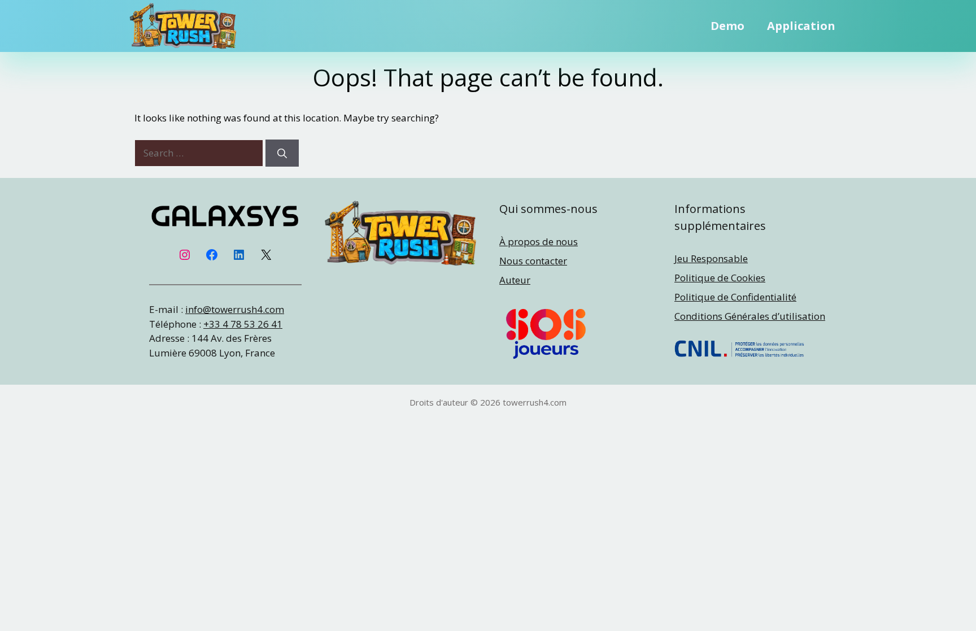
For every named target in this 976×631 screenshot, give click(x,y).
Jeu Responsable (711, 258)
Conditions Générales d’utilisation (749, 316)
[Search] (282, 153)
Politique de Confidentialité (735, 296)
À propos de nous (538, 241)
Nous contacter (533, 260)
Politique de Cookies (719, 277)
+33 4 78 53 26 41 (242, 323)
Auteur (514, 279)
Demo (727, 25)
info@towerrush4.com (234, 309)
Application (801, 25)
